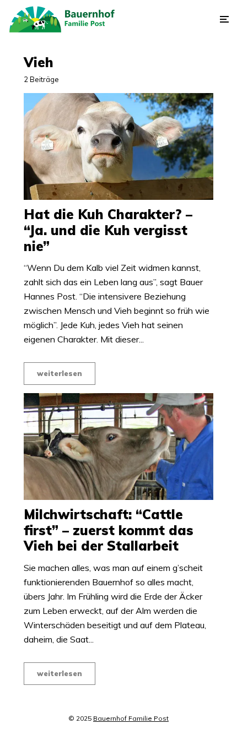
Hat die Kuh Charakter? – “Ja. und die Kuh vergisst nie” (108, 230)
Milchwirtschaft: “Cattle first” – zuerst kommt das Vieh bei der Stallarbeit (108, 530)
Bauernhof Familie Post (131, 718)
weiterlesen (59, 373)
